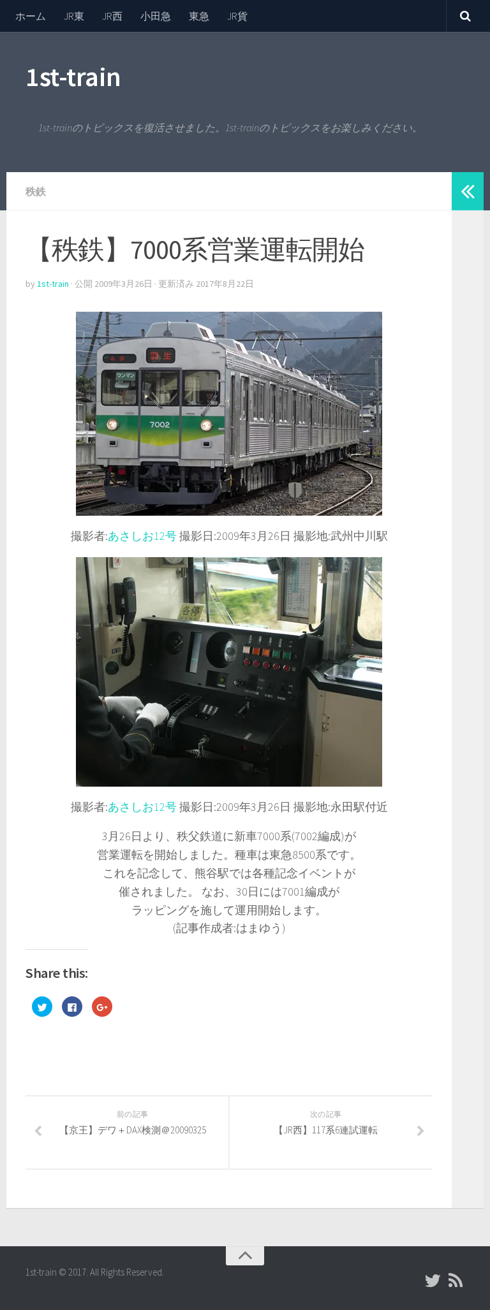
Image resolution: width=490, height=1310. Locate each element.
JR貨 (237, 16)
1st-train (73, 76)
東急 (199, 16)
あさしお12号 (142, 535)
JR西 (112, 16)
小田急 (155, 16)
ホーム (30, 16)
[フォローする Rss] (455, 1281)
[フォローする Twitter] (433, 1281)
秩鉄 (36, 191)
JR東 (74, 16)
